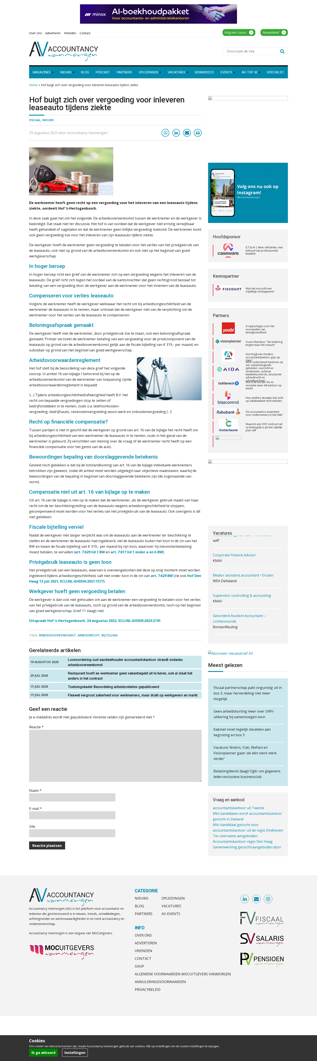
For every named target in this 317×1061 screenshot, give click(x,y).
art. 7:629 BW (162, 575)
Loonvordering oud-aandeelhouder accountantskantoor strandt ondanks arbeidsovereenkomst (125, 662)
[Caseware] (228, 250)
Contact (143, 958)
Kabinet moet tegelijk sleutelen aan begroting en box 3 (242, 732)
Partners (143, 913)
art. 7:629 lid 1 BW (90, 552)
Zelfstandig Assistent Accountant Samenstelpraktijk (239, 637)
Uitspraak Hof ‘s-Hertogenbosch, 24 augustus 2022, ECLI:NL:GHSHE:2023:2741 (95, 620)
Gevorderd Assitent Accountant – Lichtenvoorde (239, 611)
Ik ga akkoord (43, 1052)
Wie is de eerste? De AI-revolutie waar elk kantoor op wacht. (264, 371)
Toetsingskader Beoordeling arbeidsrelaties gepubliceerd (113, 687)
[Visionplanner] (228, 329)
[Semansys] (228, 427)
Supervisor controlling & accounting (242, 588)
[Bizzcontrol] (228, 385)
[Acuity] (228, 343)
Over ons (143, 935)
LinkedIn (245, 899)
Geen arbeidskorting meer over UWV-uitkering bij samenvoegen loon (244, 714)
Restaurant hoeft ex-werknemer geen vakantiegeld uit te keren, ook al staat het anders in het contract (130, 676)
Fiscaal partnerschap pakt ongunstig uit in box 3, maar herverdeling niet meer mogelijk (247, 693)
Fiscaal (35, 120)
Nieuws (48, 120)
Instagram (268, 899)
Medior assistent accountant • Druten (243, 567)
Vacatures (171, 906)
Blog (139, 906)
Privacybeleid (147, 989)
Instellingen (74, 1052)
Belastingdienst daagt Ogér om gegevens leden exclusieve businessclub (247, 774)
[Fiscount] (228, 290)
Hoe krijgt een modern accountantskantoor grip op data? (263, 343)
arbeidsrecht (89, 635)
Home (33, 85)
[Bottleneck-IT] (228, 371)
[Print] (198, 133)
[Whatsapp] (165, 133)
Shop (139, 966)
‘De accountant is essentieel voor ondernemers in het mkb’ (264, 399)
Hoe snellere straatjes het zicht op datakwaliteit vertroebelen (264, 385)
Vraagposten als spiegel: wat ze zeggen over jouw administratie (263, 441)
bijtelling (110, 635)
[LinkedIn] (176, 133)
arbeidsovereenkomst (57, 635)
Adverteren (146, 943)
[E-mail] (187, 133)
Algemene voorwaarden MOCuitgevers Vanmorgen (183, 974)
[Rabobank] (228, 399)
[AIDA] (228, 357)
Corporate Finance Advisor (234, 547)
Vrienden (143, 950)
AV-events (171, 913)
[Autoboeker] (228, 441)
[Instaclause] (228, 413)
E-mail (35, 808)
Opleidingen (173, 898)
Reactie (36, 727)
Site (32, 826)
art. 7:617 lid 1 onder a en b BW (137, 552)
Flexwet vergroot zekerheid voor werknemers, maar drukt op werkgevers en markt (133, 695)
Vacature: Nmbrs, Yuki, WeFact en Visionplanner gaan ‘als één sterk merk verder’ (245, 753)
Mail (256, 899)
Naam (35, 790)
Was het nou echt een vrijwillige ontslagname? (260, 290)
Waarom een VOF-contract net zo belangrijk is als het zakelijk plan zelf (264, 413)
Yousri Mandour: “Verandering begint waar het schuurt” (264, 329)
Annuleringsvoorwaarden (160, 981)
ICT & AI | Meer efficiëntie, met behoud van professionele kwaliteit (264, 250)
